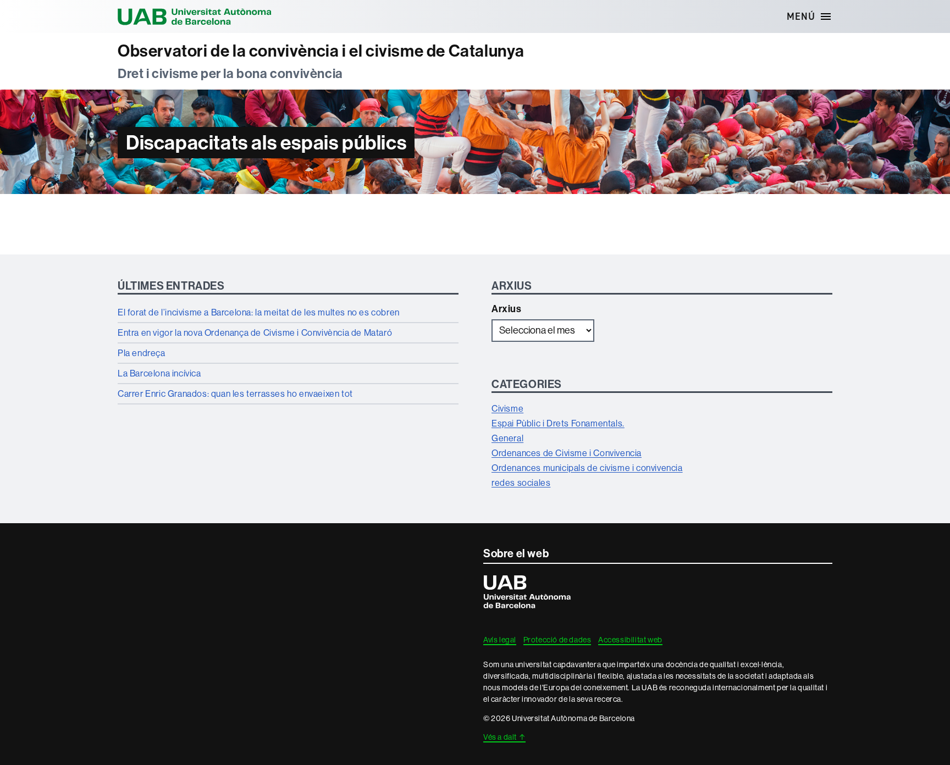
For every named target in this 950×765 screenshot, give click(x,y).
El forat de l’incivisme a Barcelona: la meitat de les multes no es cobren (259, 312)
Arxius (506, 309)
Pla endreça (141, 353)
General (507, 438)
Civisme (507, 408)
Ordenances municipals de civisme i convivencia (587, 468)
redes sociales (520, 483)
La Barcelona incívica (159, 373)
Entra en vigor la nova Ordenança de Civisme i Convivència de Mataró (255, 333)
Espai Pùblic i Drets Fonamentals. (558, 423)
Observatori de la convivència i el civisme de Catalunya (321, 51)
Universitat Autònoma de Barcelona (195, 16)
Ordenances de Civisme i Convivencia (566, 453)
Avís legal (499, 639)
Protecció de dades (557, 639)
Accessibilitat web (630, 639)
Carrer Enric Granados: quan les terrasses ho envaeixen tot (235, 394)
